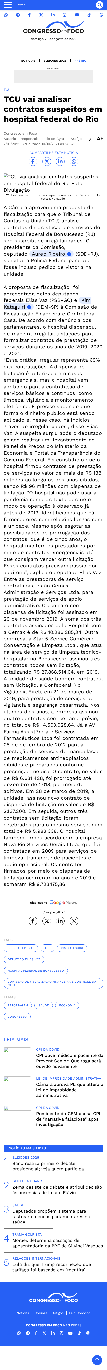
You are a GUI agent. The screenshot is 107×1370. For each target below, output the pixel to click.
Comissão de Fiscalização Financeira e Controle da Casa (52, 983)
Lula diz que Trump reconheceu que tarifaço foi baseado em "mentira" (51, 1267)
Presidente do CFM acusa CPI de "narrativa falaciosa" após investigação (68, 1119)
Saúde (43, 1005)
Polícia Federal (21, 948)
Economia (67, 1005)
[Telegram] (18, 15)
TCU (48, 948)
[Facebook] (29, 15)
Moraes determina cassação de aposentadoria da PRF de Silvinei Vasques (57, 1243)
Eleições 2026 (54, 60)
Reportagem (18, 1005)
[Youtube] (77, 15)
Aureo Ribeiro (48, 254)
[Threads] (101, 15)
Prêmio (80, 60)
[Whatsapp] (6, 15)
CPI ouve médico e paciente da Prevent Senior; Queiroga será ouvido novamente (69, 1061)
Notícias (28, 60)
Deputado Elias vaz (24, 959)
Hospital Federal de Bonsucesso (36, 970)
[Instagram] (64, 15)
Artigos (58, 1313)
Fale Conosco (79, 1313)
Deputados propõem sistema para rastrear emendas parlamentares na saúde (51, 1216)
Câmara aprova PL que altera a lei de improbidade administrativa (69, 1090)
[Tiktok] (89, 15)
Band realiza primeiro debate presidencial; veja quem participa (48, 1166)
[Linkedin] (53, 15)
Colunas (41, 1313)
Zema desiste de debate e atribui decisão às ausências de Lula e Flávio (57, 1189)
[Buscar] (99, 5)
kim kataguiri (72, 948)
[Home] (53, 27)
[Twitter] (41, 15)
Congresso (17, 1016)
